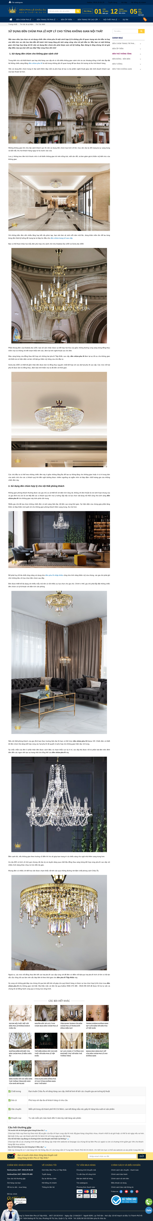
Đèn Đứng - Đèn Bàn (121, 59)
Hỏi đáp (124, 2)
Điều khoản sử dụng (118, 1183)
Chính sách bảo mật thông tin (122, 1187)
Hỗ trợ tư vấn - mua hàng (16, 1187)
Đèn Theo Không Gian (122, 69)
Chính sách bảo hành (119, 1174)
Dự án (125, 19)
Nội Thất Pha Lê (110, 19)
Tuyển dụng (112, 2)
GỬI (142, 1156)
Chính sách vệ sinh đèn (120, 1178)
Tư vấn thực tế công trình (86, 1174)
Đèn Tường (117, 64)
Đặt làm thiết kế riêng (84, 1178)
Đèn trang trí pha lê (46, 19)
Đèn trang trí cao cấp (88, 19)
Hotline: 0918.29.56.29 (95, 2)
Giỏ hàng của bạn (14, 1183)
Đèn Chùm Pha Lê (24, 19)
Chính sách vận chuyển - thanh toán (125, 1170)
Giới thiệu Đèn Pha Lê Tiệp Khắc (54, 1170)
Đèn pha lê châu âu (98, 1218)
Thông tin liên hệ (48, 1187)
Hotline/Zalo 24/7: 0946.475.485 (20, 1174)
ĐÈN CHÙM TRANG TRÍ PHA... (124, 43)
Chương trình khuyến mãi (86, 1170)
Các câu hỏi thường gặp (16, 1178)
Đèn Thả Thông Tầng (121, 54)
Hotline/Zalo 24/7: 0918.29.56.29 (20, 1170)
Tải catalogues (17, 2)
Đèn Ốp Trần (67, 19)
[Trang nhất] (11, 19)
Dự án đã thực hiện (49, 1178)
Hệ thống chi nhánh (138, 2)
